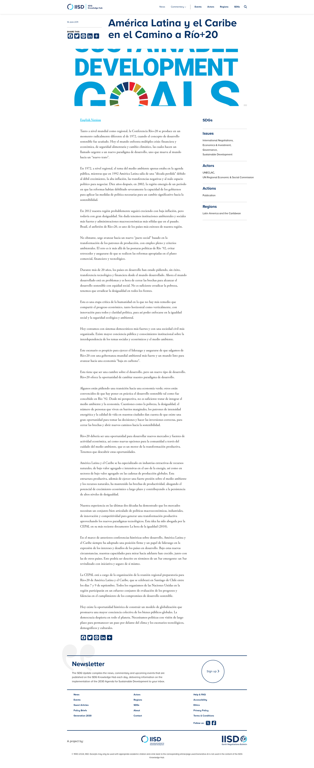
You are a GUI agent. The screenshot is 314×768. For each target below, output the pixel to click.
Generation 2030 (83, 715)
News (162, 6)
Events (198, 6)
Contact (138, 715)
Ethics (196, 705)
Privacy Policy (201, 710)
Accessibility (200, 699)
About (137, 710)
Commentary (177, 6)
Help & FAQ (199, 694)
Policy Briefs (80, 710)
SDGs (237, 6)
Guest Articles (81, 705)
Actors (210, 6)
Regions (224, 6)
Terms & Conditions (203, 715)
